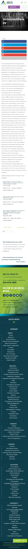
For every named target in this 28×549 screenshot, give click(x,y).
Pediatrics (14, 487)
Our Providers (10, 354)
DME (13, 380)
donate (13, 7)
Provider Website (14, 10)
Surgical (13, 411)
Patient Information (14, 432)
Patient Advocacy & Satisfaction (14, 430)
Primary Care (13, 407)
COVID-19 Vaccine (14, 515)
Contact (10, 347)
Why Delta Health (12, 454)
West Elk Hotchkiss (15, 497)
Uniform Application (9, 304)
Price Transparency (14, 438)
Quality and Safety (11, 358)
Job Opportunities (12, 448)
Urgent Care (15, 493)
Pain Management (13, 403)
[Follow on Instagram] (7, 295)
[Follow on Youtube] (17, 295)
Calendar (15, 507)
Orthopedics (15, 481)
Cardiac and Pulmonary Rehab (13, 374)
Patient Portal (14, 434)
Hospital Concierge (13, 393)
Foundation (10, 349)
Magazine (15, 527)
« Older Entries (7, 227)
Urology (14, 495)
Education (13, 382)
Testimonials (15, 533)
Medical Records (13, 399)
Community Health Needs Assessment (14, 510)
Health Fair (14, 521)
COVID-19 (15, 513)
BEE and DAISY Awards (14, 505)
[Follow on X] (10, 295)
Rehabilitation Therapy (13, 409)
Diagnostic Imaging (13, 376)
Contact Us (19, 540)
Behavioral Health (13, 370)
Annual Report (10, 339)
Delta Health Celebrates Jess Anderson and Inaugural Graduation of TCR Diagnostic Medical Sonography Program (14, 212)
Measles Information (14, 529)
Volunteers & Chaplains (14, 536)
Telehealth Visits (13, 413)
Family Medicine (14, 473)
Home (11, 335)
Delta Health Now (14, 519)
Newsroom (10, 351)
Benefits (12, 456)
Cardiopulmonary (13, 372)
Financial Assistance (14, 428)
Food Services (13, 386)
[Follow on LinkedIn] (14, 295)
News (12, 26)
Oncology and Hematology (13, 401)
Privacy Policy (20, 542)
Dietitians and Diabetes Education (13, 378)
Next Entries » (21, 227)
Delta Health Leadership (11, 345)
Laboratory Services (13, 397)
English (14, 302)
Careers (12, 446)
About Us (11, 337)
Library (14, 525)
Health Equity (11, 360)
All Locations (15, 467)
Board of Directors (11, 343)
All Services (13, 368)
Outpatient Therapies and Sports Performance (14, 484)
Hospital (14, 477)
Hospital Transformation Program (14, 523)
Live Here (12, 459)
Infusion (13, 395)
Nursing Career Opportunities (12, 452)
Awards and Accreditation (11, 341)
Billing (14, 426)
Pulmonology (14, 489)
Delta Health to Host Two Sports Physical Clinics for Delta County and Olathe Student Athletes (13, 182)
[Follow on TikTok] (20, 295)
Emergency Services (13, 384)
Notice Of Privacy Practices (11, 300)
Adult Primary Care (15, 469)
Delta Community (14, 517)
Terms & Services (8, 545)
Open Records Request (10, 356)
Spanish (20, 302)
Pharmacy (13, 405)
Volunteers (13, 416)
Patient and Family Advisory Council (14, 436)
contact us (6, 251)
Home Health (13, 391)
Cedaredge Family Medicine (14, 471)
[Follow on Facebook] (4, 295)
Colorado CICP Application (10, 307)
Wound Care (13, 418)
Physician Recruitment (12, 450)
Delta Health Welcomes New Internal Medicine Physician (13, 197)
